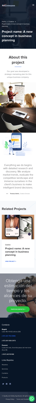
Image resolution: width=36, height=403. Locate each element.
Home (4, 21)
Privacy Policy (10, 399)
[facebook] (6, 384)
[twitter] (3, 384)
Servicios (5, 369)
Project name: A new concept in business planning (17, 251)
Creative (11, 21)
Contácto (5, 373)
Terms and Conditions (23, 399)
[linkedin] (10, 384)
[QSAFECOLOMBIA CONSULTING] (8, 5)
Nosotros (5, 365)
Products (5, 377)
